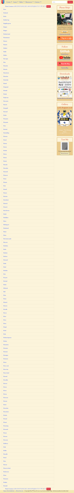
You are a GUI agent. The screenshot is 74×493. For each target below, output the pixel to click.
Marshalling (6, 133)
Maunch (5, 207)
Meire (4, 221)
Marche (5, 104)
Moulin (5, 415)
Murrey (5, 464)
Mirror (5, 313)
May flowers (6, 210)
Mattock (5, 203)
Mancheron (6, 73)
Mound (5, 418)
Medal (4, 214)
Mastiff (5, 189)
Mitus (4, 323)
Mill (4, 291)
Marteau (5, 136)
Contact (37, 2)
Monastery (6, 344)
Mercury (5, 242)
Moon (4, 362)
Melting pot (6, 224)
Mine (4, 295)
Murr (4, 461)
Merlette (5, 253)
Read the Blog (64, 68)
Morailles (5, 380)
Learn (15, 2)
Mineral (5, 302)
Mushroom (6, 471)
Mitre (4, 316)
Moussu (5, 436)
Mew (4, 274)
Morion (5, 383)
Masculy (5, 164)
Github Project (64, 54)
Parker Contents (9, 6)
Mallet (4, 51)
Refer (21, 2)
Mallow (5, 55)
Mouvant (5, 440)
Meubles (5, 270)
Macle (4, 16)
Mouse (5, 433)
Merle (4, 249)
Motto (4, 404)
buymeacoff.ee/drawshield (64, 40)
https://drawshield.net (8, 491)
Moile (4, 330)
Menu (4, 235)
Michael (5, 281)
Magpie (5, 30)
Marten (5, 143)
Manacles (5, 65)
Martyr (5, 157)
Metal (4, 267)
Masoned (5, 171)
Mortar (5, 394)
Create (8, 2)
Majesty (5, 44)
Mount (5, 422)
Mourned (5, 429)
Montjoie (5, 358)
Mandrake (5, 80)
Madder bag (6, 20)
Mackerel (5, 13)
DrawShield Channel (65, 59)
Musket (5, 482)
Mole (4, 334)
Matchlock (6, 200)
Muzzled (5, 486)
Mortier (5, 401)
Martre (5, 154)
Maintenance (6, 37)
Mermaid (5, 260)
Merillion (5, 245)
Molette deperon (7, 337)
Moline (5, 341)
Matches (5, 196)
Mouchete (5, 408)
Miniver (5, 306)
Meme (4, 231)
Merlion (5, 256)
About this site (19, 491)
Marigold (5, 108)
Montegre (5, 355)
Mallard (5, 48)
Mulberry (5, 443)
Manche (5, 69)
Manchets (5, 76)
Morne (5, 387)
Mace (4, 9)
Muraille (5, 454)
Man (4, 62)
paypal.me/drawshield (64, 34)
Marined (5, 111)
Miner (4, 298)
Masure (5, 193)
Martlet (5, 150)
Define (70, 2)
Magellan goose (7, 23)
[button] (58, 123)
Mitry (4, 320)
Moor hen (5, 369)
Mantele (5, 90)
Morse (4, 390)
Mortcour (5, 397)
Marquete (5, 122)
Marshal (5, 129)
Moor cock (6, 366)
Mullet (5, 450)
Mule (4, 447)
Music (4, 475)
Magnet (5, 27)
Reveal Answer (64, 153)
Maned (5, 83)
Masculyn (5, 168)
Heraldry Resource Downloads (64, 98)
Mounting (5, 426)
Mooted (5, 376)
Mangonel (5, 87)
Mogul (5, 327)
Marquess (5, 118)
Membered (6, 228)
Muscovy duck (6, 468)
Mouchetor (6, 411)
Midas (4, 284)
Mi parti (5, 277)
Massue (5, 182)
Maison (5, 41)
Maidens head (6, 34)
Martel (5, 140)
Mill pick (5, 288)
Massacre (5, 175)
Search (48, 6)
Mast (4, 185)
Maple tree (5, 97)
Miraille (5, 309)
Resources (29, 2)
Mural (4, 457)
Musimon (5, 478)
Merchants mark (7, 238)
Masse (4, 178)
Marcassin (5, 101)
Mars (4, 125)
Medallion (5, 217)
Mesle (4, 263)
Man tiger (5, 58)
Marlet (5, 115)
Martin (5, 147)
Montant (5, 351)
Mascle (5, 161)
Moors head (6, 373)
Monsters (5, 348)
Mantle (5, 94)
